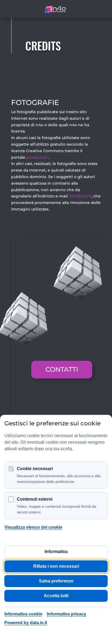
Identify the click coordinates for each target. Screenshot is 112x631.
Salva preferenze (56, 581)
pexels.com (37, 157)
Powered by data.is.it (25, 622)
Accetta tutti (56, 595)
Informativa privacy (66, 614)
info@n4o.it (80, 196)
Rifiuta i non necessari (56, 566)
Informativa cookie (23, 614)
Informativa (56, 551)
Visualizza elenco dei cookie (33, 527)
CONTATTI (61, 369)
